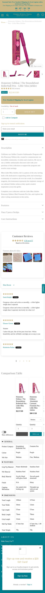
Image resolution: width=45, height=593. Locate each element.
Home (3, 22)
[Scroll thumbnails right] (42, 74)
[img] (8, 294)
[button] (6, 88)
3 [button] (23, 361)
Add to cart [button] (35, 434)
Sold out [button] (22, 434)
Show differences (7, 435)
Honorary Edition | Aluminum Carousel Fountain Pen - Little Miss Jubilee (35, 403)
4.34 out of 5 (28, 241)
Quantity (19, 425)
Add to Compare (11, 118)
